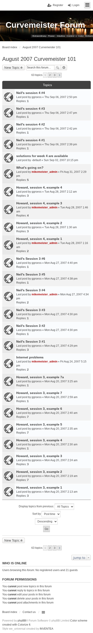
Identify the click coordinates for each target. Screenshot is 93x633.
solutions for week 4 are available (42, 156)
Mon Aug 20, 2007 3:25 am (60, 381)
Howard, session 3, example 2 (39, 472)
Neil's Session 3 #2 (30, 326)
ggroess (37, 97)
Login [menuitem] (75, 5)
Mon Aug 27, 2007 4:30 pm (60, 314)
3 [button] (54, 75)
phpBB (22, 620)
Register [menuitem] (58, 5)
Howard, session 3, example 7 (39, 393)
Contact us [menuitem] (29, 612)
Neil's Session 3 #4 (30, 290)
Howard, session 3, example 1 (39, 487)
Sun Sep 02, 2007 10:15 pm (61, 160)
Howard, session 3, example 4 (39, 440)
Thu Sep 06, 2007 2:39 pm (60, 144)
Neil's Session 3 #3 (30, 310)
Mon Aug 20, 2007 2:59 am (60, 397)
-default (36, 160)
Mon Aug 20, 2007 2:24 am (60, 460)
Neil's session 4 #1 (30, 140)
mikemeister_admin (44, 171)
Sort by (37, 513)
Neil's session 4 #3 (30, 108)
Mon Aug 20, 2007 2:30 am (60, 444)
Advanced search (64, 67)
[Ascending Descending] (46, 521)
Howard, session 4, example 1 (39, 239)
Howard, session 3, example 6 (39, 408)
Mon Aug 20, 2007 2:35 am (60, 428)
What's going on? (30, 167)
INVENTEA (46, 628)
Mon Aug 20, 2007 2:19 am (60, 476)
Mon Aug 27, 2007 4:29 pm (60, 345)
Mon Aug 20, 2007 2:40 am (60, 412)
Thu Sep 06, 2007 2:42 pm (60, 128)
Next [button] (59, 75)
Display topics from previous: (37, 506)
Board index (9, 612)
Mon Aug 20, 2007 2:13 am (60, 491)
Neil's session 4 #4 (30, 93)
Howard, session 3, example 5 (39, 424)
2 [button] (50, 75)
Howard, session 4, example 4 (39, 187)
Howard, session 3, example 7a (40, 377)
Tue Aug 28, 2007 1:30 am (60, 227)
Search (57, 67)
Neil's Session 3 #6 (30, 258)
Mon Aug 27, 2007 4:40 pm (60, 262)
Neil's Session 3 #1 (30, 341)
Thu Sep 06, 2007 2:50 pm (60, 97)
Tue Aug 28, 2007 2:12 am (60, 191)
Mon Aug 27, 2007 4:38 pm (60, 278)
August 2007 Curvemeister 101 (39, 59)
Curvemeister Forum (45, 25)
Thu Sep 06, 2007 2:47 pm (60, 112)
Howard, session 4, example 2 (39, 223)
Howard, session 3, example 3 (39, 456)
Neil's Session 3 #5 (30, 274)
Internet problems (30, 357)
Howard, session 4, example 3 (39, 203)
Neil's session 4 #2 (30, 124)
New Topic (12, 67)
